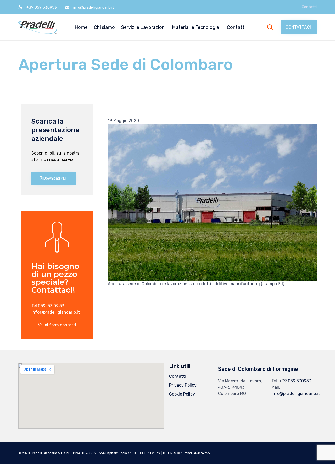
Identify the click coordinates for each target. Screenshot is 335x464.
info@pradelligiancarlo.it (295, 393)
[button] (299, 27)
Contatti (309, 7)
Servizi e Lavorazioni (143, 27)
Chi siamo (104, 27)
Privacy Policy (183, 385)
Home (81, 27)
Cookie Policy (182, 394)
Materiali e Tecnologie (195, 27)
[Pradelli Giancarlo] (37, 27)
